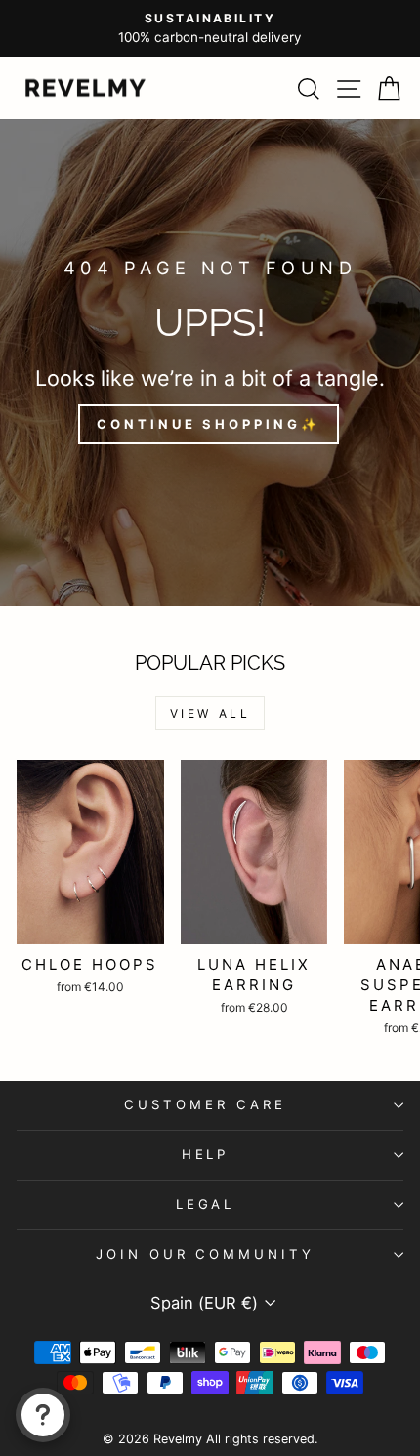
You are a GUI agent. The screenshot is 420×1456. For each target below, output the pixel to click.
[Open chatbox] (43, 1415)
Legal (205, 1204)
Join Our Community (205, 1254)
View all (210, 713)
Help (206, 1154)
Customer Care (205, 1104)
